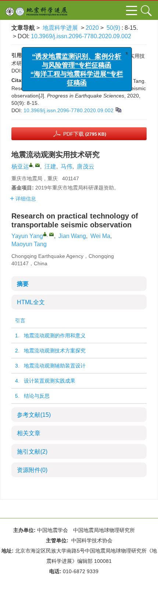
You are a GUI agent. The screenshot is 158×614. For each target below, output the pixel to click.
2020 (92, 28)
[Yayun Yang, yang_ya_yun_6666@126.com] (45, 234)
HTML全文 (31, 302)
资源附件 (32, 470)
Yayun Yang (27, 236)
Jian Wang (72, 236)
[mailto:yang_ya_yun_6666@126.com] (37, 165)
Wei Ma (100, 236)
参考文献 (34, 415)
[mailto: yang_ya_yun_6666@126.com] (51, 234)
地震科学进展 (60, 28)
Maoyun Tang (29, 244)
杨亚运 (20, 166)
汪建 (50, 166)
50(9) (114, 28)
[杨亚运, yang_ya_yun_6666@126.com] (31, 165)
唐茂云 (85, 166)
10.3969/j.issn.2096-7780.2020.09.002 (81, 36)
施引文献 (32, 451)
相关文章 (28, 433)
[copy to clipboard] (118, 109)
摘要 (23, 284)
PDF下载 (84, 134)
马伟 (66, 166)
